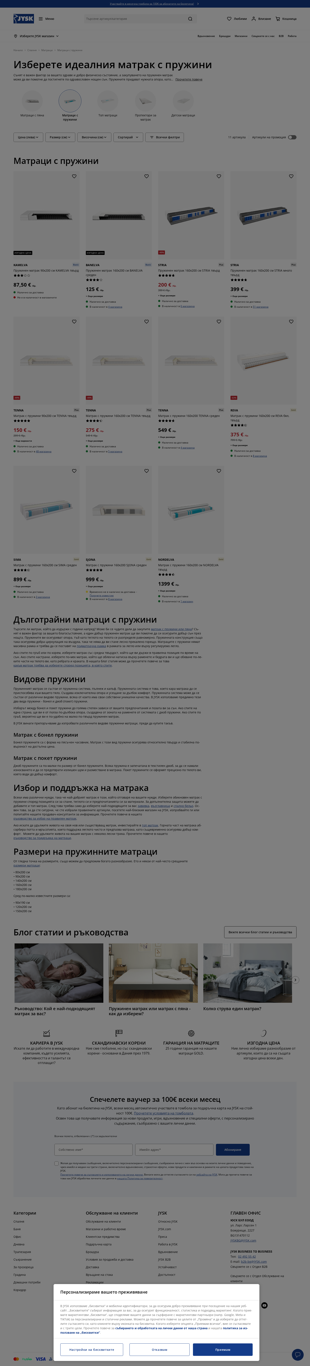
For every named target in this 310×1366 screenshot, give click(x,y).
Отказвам (159, 1350)
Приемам (222, 1350)
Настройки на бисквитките (91, 1350)
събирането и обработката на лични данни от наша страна (161, 1328)
